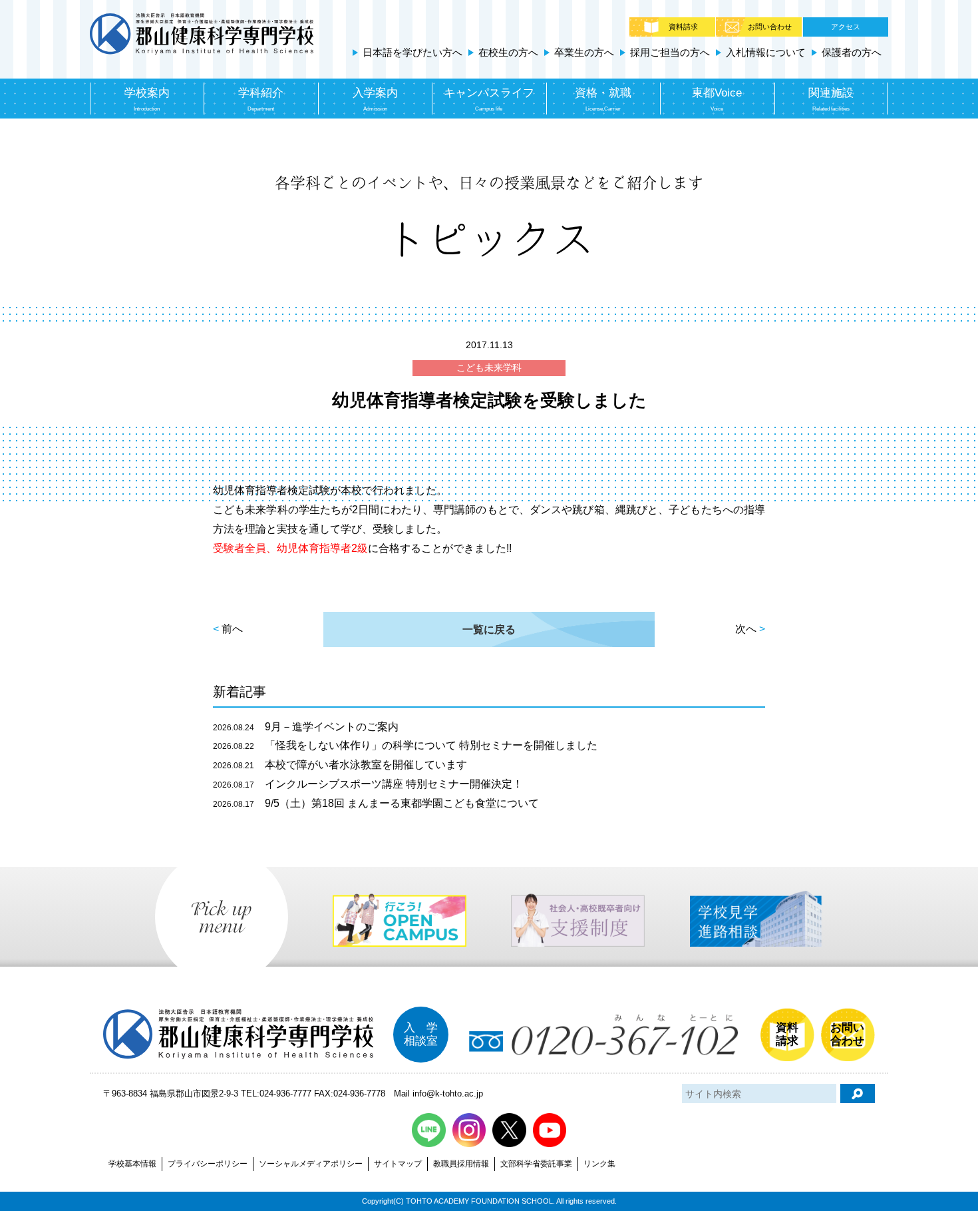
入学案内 (375, 99)
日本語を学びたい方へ (412, 52)
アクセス (845, 27)
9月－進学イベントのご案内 (306, 726)
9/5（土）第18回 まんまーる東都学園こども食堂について (376, 803)
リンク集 (599, 1163)
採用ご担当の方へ (670, 52)
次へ (745, 628)
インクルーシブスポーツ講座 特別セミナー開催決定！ (368, 784)
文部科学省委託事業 (536, 1163)
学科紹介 (260, 99)
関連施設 (831, 99)
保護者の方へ (852, 52)
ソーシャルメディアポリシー (311, 1163)
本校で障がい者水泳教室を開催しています (340, 764)
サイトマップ (398, 1163)
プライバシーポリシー (207, 1163)
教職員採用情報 (461, 1163)
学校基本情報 (132, 1163)
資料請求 (683, 27)
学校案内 (147, 99)
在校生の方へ (508, 52)
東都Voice (717, 99)
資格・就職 (603, 99)
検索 (857, 1093)
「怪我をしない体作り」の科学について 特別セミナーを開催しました (405, 745)
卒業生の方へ (584, 52)
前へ (232, 628)
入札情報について (766, 52)
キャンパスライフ (489, 99)
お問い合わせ (770, 27)
